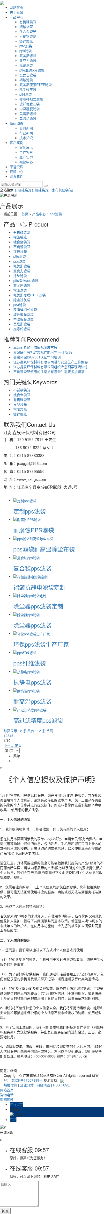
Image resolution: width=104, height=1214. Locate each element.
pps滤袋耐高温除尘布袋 (44, 549)
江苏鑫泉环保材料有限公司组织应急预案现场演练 (50, 366)
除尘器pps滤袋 (32, 625)
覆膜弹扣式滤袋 (31, 99)
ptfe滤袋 (25, 45)
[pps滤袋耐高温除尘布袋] (33, 538)
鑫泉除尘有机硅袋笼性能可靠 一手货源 (42, 352)
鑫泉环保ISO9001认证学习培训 (37, 357)
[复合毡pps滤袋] (26, 557)
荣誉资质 (16, 166)
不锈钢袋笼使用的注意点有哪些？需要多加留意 (48, 371)
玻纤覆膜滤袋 (29, 103)
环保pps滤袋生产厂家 (41, 644)
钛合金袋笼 (27, 31)
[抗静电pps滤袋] (26, 671)
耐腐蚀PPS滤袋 (33, 530)
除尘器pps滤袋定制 (38, 606)
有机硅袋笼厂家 (43, 189)
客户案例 (16, 142)
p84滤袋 (25, 94)
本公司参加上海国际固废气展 (35, 347)
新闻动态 (16, 123)
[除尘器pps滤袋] (26, 614)
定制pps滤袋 (29, 511)
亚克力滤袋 (27, 60)
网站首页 (16, 7)
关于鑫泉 (16, 12)
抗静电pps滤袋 (32, 682)
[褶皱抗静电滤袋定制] (30, 576)
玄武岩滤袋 (27, 74)
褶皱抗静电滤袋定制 (39, 587)
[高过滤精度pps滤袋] (29, 709)
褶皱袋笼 (26, 26)
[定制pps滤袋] (24, 500)
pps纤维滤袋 (29, 663)
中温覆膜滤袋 (29, 108)
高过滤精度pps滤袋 (38, 720)
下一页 (9, 745)
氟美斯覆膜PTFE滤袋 (35, 84)
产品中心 (16, 16)
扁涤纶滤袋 (27, 118)
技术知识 (26, 137)
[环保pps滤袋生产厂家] (31, 633)
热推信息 (10, 1085)
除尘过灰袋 (27, 89)
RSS (56, 1085)
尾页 (18, 745)
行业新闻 (26, 132)
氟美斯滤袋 (27, 55)
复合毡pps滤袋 (32, 568)
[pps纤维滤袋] (24, 652)
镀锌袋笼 (26, 41)
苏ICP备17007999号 (27, 1080)
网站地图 (43, 1085)
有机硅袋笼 (27, 21)
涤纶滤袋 (26, 65)
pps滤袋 (25, 50)
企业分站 (27, 1085)
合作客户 (26, 152)
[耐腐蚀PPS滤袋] (27, 519)
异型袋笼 (20, 404)
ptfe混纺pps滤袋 (31, 70)
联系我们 (16, 176)
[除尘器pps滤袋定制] (29, 595)
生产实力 (26, 157)
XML (66, 1085)
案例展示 (26, 147)
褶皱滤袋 (26, 79)
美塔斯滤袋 (27, 113)
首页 (25, 213)
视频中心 (26, 161)
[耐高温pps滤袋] (26, 690)
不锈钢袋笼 (27, 36)
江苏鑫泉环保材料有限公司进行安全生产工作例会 (50, 361)
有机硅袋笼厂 (65, 189)
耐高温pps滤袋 (32, 701)
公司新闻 (26, 128)
